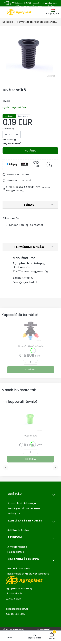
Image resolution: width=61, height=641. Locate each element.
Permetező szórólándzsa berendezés (37, 21)
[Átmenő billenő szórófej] (30, 332)
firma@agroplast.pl (25, 282)
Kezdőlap (8, 21)
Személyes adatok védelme (23, 508)
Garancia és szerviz (18, 568)
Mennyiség (9, 128)
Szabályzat (13, 513)
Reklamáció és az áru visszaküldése (28, 573)
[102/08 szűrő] (30, 421)
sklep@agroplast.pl (17, 609)
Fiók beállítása (15, 552)
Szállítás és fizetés (18, 530)
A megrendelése (17, 547)
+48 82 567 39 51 (23, 278)
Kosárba (30, 150)
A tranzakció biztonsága (21, 503)
